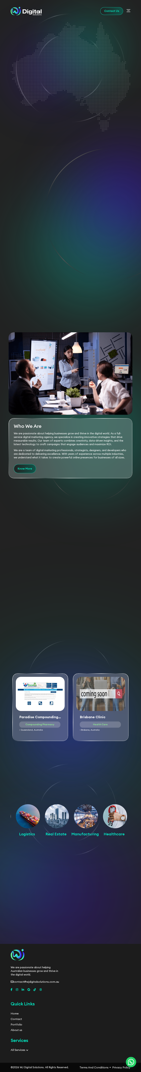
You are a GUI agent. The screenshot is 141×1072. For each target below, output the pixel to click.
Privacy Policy (121, 1067)
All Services (18, 1050)
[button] (120, 942)
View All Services (70, 327)
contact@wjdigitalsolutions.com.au (36, 981)
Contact (16, 1019)
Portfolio (16, 1024)
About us (16, 1030)
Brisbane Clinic (92, 717)
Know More (28, 234)
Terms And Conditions (94, 1067)
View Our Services (92, 97)
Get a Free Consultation (54, 97)
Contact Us (111, 11)
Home (15, 1013)
